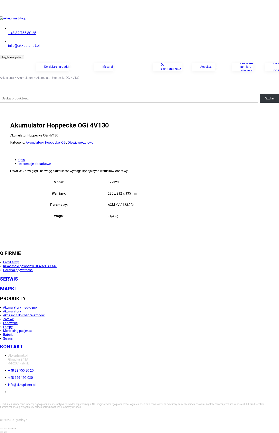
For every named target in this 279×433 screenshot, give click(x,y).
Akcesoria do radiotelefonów (24, 315)
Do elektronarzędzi (56, 66)
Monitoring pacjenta (17, 331)
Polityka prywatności (18, 270)
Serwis (8, 339)
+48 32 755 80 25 (22, 33)
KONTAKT (11, 347)
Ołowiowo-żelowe (81, 142)
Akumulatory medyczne (20, 307)
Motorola (108, 66)
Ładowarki (144, 68)
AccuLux (206, 66)
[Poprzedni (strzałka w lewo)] (1, 432)
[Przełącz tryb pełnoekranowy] (5, 428)
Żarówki (8, 319)
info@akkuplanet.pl (24, 45)
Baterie (258, 68)
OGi (63, 142)
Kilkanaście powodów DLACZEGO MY (30, 266)
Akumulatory (25, 68)
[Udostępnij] (9, 428)
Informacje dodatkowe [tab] (34, 164)
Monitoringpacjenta (223, 68)
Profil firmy (11, 262)
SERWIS (9, 279)
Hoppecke (52, 142)
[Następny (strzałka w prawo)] (5, 432)
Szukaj (269, 98)
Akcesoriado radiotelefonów (80, 68)
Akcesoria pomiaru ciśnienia (246, 67)
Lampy (186, 68)
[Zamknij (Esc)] (14, 428)
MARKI (8, 289)
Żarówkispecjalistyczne (125, 68)
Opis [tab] (21, 160)
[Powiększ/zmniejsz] (1, 428)
